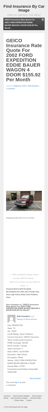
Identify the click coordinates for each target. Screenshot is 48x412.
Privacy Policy (19, 400)
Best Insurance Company (19, 398)
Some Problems (32, 295)
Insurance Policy (35, 398)
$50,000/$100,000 (12, 292)
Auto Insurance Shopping (21, 396)
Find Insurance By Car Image (24, 8)
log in (17, 382)
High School (15, 295)
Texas (8, 297)
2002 (27, 292)
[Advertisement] (24, 115)
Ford (37, 292)
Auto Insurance (33, 86)
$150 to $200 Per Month (22, 289)
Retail (23, 295)
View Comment (35, 378)
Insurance (7, 396)
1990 (22, 292)
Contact (28, 400)
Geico (8, 295)
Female (32, 292)
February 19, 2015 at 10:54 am (27, 319)
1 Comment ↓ (11, 89)
